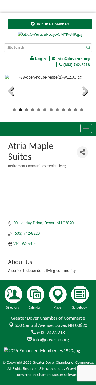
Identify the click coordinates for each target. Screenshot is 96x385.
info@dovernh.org (50, 340)
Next (83, 92)
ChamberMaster (50, 375)
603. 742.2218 (50, 332)
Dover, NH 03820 (51, 325)
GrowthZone (76, 369)
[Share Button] (82, 152)
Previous (13, 92)
